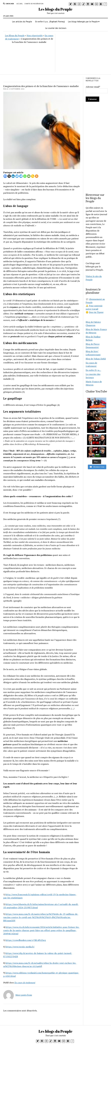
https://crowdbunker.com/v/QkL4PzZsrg (26, 940)
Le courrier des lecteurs (55, 28)
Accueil (20, 4)
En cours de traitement (24, 982)
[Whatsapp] (25, 176)
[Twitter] (17, 176)
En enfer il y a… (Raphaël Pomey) (50, 21)
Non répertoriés (35, 35)
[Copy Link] (32, 176)
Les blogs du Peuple (55, 9)
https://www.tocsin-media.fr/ (20, 946)
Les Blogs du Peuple (15, 35)
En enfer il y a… (93, 370)
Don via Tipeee (96, 312)
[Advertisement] (81, 53)
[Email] (28, 176)
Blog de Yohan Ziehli (96, 358)
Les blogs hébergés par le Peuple (83, 21)
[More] (36, 176)
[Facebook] (5, 176)
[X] (9, 176)
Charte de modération (33, 4)
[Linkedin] (13, 176)
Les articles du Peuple (22, 21)
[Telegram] (21, 176)
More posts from (23, 994)
